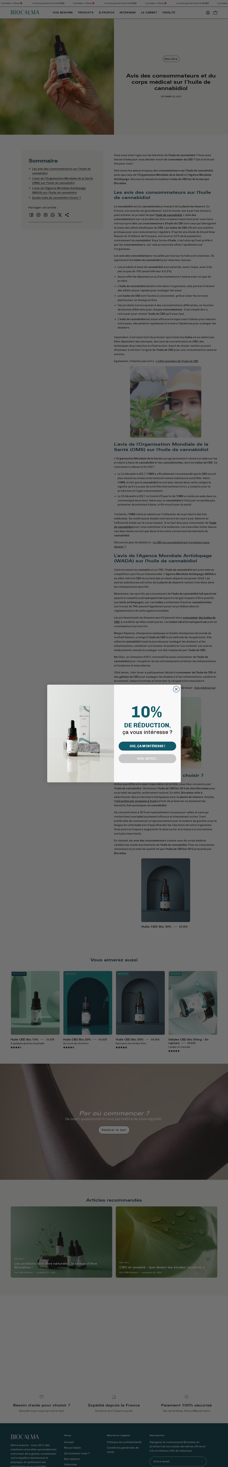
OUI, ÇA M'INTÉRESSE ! (147, 746)
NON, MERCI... (147, 759)
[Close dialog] (176, 689)
